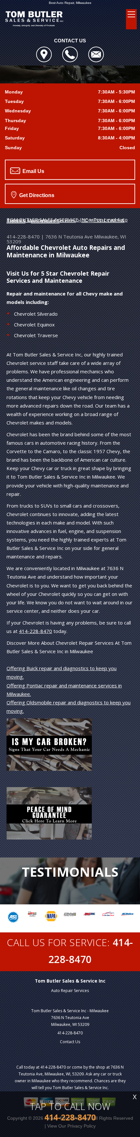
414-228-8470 (23, 236)
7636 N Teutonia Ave (69, 236)
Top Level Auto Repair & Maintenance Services (67, 219)
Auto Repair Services (70, 990)
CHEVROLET (45, 221)
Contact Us (70, 1041)
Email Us (32, 171)
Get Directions (36, 195)
